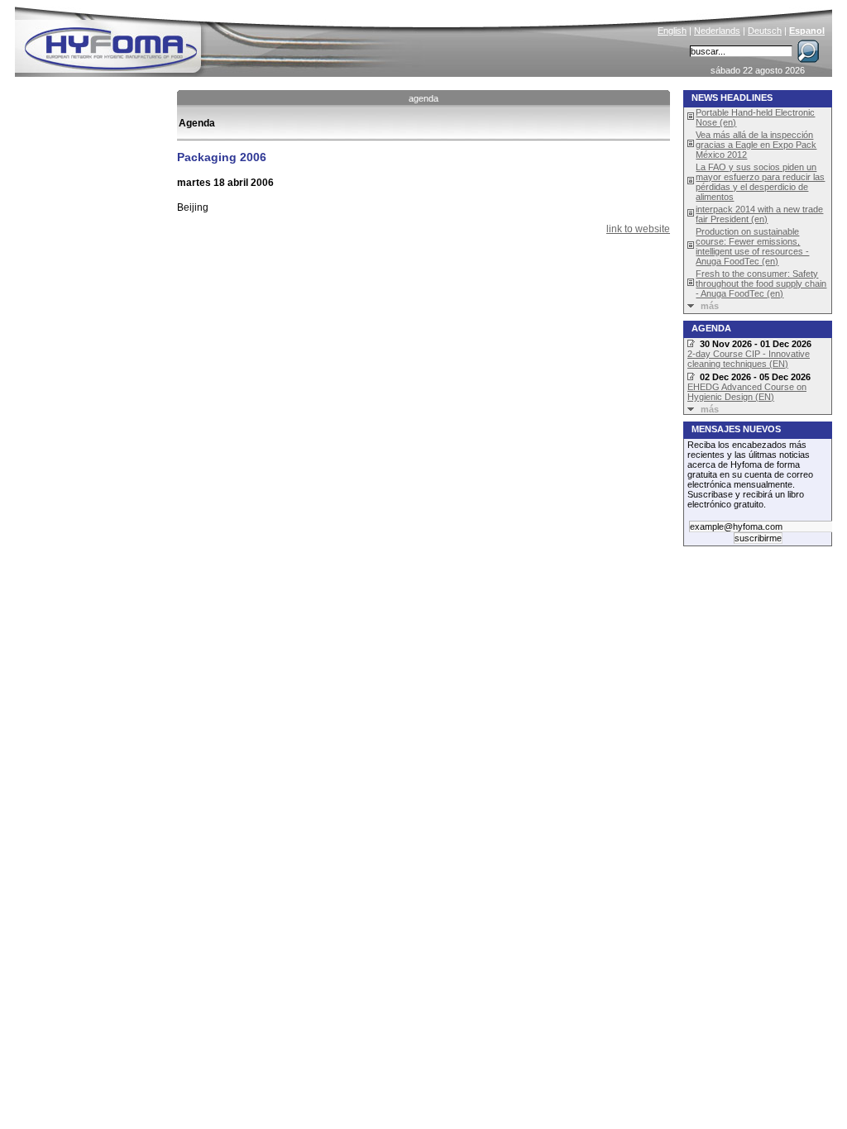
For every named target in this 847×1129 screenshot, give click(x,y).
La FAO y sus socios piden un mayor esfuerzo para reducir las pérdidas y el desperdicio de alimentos (760, 182)
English (672, 31)
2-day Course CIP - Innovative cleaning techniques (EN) (748, 359)
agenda (423, 98)
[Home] (222, 38)
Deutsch (765, 31)
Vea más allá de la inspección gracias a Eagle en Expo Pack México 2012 (756, 145)
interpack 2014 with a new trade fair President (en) (759, 214)
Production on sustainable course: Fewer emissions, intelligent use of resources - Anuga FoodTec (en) (752, 246)
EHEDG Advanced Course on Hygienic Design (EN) (746, 392)
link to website (638, 229)
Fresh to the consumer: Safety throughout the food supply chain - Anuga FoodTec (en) (761, 283)
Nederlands (717, 31)
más (710, 306)
